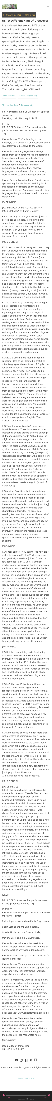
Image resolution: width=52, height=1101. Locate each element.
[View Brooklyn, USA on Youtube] (16, 1060)
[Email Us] (35, 1059)
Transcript (28, 105)
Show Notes (10, 105)
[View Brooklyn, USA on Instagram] (21, 1060)
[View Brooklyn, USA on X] (30, 1060)
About (20, 1078)
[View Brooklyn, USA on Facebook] (26, 1060)
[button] (26, 1095)
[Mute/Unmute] (49, 1095)
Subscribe (29, 1078)
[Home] (23, 6)
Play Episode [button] (9, 96)
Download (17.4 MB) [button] (28, 96)
